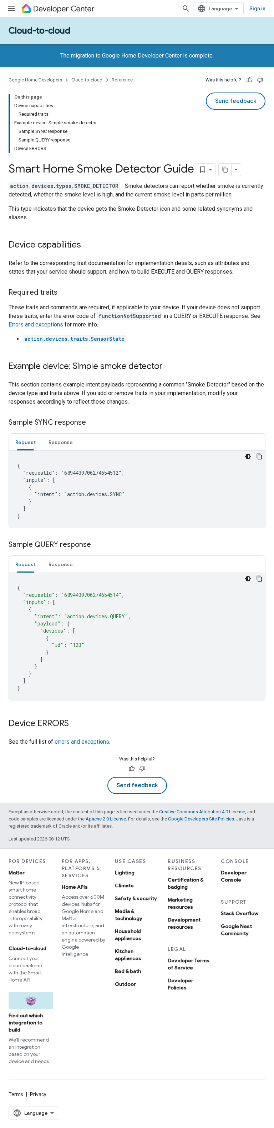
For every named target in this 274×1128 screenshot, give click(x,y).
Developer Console (234, 876)
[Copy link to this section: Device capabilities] (88, 245)
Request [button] (25, 442)
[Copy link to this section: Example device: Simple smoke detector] (170, 367)
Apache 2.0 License (106, 819)
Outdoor (125, 984)
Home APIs (75, 887)
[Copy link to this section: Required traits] (64, 293)
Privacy (38, 1094)
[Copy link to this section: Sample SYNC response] (93, 423)
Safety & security (136, 898)
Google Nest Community (236, 930)
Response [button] (61, 442)
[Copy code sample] (259, 456)
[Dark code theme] (248, 456)
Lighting (125, 872)
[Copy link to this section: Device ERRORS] (76, 724)
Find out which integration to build (26, 1022)
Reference (122, 80)
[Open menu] (11, 8)
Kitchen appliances (128, 955)
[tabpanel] (137, 489)
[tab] (25, 442)
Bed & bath (128, 971)
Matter (17, 872)
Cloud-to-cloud (39, 30)
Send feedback (235, 101)
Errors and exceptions (36, 324)
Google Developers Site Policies (201, 819)
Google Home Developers (35, 80)
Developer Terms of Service (188, 964)
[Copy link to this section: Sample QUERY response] (98, 545)
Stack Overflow (239, 913)
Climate (124, 885)
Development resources (184, 923)
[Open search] (186, 8)
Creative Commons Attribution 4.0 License (202, 811)
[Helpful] (249, 80)
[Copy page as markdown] (225, 170)
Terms (16, 1094)
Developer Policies (180, 984)
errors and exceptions (82, 741)
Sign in (257, 8)
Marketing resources (180, 903)
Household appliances (128, 935)
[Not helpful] (260, 80)
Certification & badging (185, 883)
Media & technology (128, 915)
